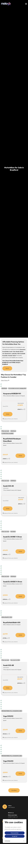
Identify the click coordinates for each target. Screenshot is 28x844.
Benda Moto (8, 353)
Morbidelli (22, 353)
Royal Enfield (5, 351)
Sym (3, 353)
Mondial (10, 355)
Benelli (17, 351)
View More (4, 380)
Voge (14, 351)
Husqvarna (22, 349)
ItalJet (14, 355)
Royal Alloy (5, 355)
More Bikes (14, 790)
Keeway (21, 351)
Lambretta (14, 353)
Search (7, 368)
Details (7, 414)
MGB (18, 353)
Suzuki (10, 351)
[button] (26, 4)
